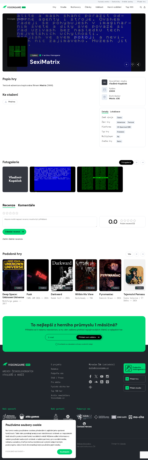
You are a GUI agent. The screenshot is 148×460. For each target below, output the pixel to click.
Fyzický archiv (103, 2)
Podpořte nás (57, 373)
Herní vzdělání (114, 7)
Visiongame (11, 19)
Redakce (54, 369)
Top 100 (129, 7)
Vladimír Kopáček (118, 83)
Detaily (105, 111)
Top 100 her (56, 391)
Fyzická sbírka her (60, 386)
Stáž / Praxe (57, 378)
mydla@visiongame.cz (99, 368)
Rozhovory (76, 7)
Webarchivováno (84, 443)
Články (88, 7)
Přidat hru (141, 2)
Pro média (55, 382)
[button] (136, 162)
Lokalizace (115, 111)
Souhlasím (64, 452)
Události (99, 7)
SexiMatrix (22, 19)
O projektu (56, 364)
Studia (63, 7)
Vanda (123, 443)
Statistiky (116, 2)
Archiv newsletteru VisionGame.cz (60, 396)
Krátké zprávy (127, 2)
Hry (54, 7)
